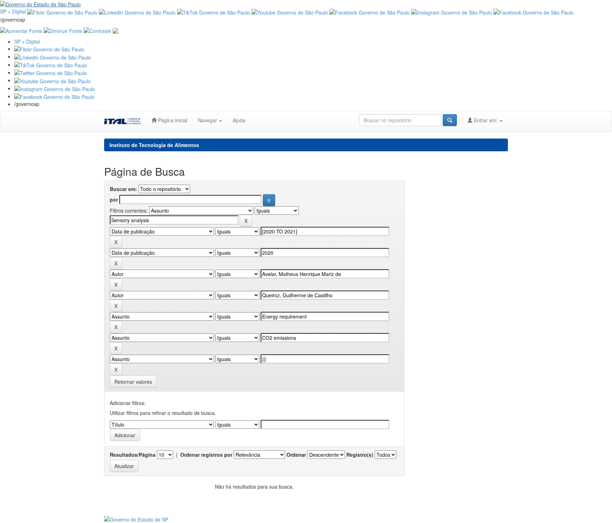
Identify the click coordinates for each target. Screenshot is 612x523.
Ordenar (296, 454)
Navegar (208, 120)
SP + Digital (13, 11)
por (114, 199)
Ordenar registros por (206, 454)
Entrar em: (485, 120)
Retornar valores (133, 381)
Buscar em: (123, 188)
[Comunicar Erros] (115, 30)
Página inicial (172, 120)
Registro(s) (359, 454)
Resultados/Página (132, 454)
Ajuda (239, 120)
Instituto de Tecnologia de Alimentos (154, 144)
